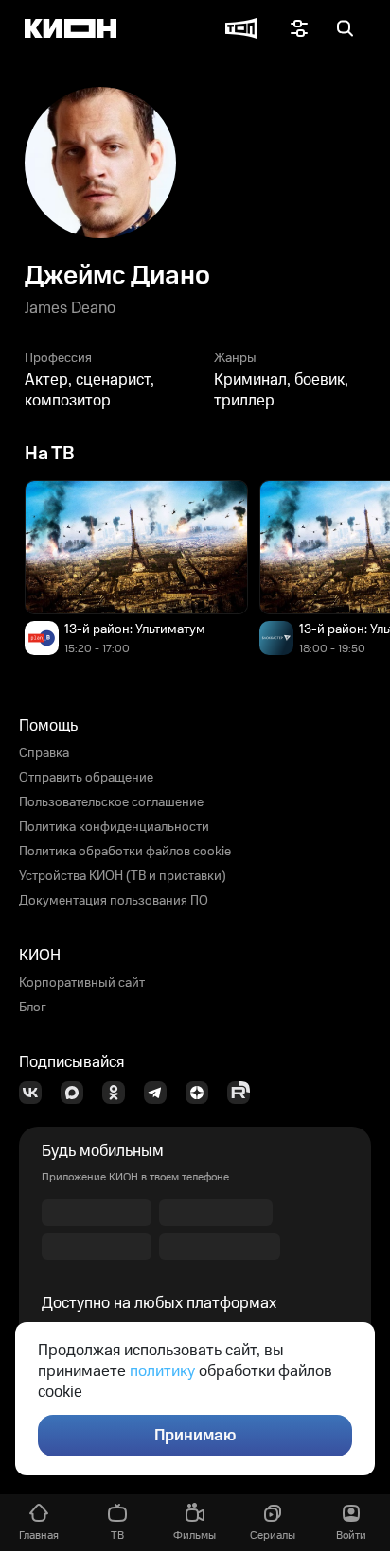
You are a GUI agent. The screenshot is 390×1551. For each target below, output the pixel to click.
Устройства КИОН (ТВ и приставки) (122, 876)
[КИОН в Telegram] (161, 1092)
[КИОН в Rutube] (244, 1092)
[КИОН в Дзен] (203, 1092)
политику (162, 1371)
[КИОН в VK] (36, 1092)
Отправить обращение (86, 777)
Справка (44, 753)
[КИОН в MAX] (78, 1092)
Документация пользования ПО (113, 900)
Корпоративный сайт (82, 982)
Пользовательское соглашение (111, 802)
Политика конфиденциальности (114, 827)
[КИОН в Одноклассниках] (119, 1092)
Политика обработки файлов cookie (125, 851)
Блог (32, 1007)
